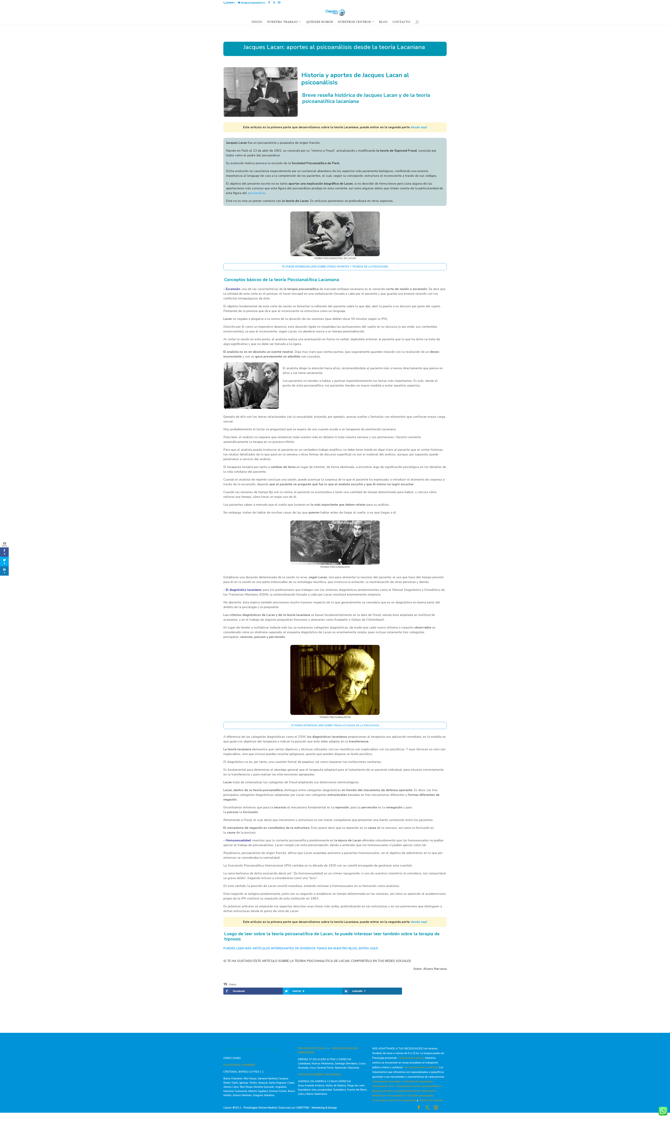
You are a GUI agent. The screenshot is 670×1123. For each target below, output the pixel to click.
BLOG (383, 22)
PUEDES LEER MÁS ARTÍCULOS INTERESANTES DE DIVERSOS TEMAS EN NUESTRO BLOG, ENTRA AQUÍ (300, 948)
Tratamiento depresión (417, 1081)
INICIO (257, 22)
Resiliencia (379, 1095)
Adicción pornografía (420, 1095)
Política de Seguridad (402, 1100)
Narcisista (428, 1091)
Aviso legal (379, 1100)
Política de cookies (431, 1100)
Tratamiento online (411, 1058)
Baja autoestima (382, 1091)
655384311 (230, 3)
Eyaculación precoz (408, 1091)
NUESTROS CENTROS (354, 22)
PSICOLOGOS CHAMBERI (239, 1065)
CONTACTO (401, 22)
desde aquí (419, 127)
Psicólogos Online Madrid (260, 1107)
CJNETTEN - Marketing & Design (316, 1107)
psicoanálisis (257, 193)
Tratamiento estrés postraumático (418, 1086)
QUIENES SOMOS (319, 22)
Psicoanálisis (396, 1095)
